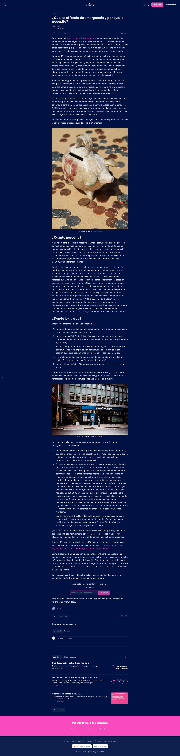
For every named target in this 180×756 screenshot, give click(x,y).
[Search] (144, 5)
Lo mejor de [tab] (57, 657)
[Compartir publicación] (148, 5)
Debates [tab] (73, 657)
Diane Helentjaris (88, 231)
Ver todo (57, 710)
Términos (97, 741)
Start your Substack (83, 746)
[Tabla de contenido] (2, 378)
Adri (58, 26)
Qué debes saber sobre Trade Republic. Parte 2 (74, 677)
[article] (90, 667)
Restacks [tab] (67, 631)
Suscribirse (157, 5)
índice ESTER (72, 467)
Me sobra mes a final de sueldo (79, 38)
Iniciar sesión (171, 5)
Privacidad (89, 741)
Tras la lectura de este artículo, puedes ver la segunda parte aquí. (75, 666)
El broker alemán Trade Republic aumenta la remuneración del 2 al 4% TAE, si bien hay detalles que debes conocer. (79, 698)
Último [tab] (65, 657)
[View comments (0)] (61, 33)
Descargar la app (100, 746)
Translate (56, 14)
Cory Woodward (89, 436)
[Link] (49, 237)
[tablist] (61, 631)
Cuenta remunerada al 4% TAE (66, 694)
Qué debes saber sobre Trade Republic (70, 663)
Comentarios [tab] (57, 631)
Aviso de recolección (109, 741)
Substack (79, 752)
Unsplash (100, 231)
